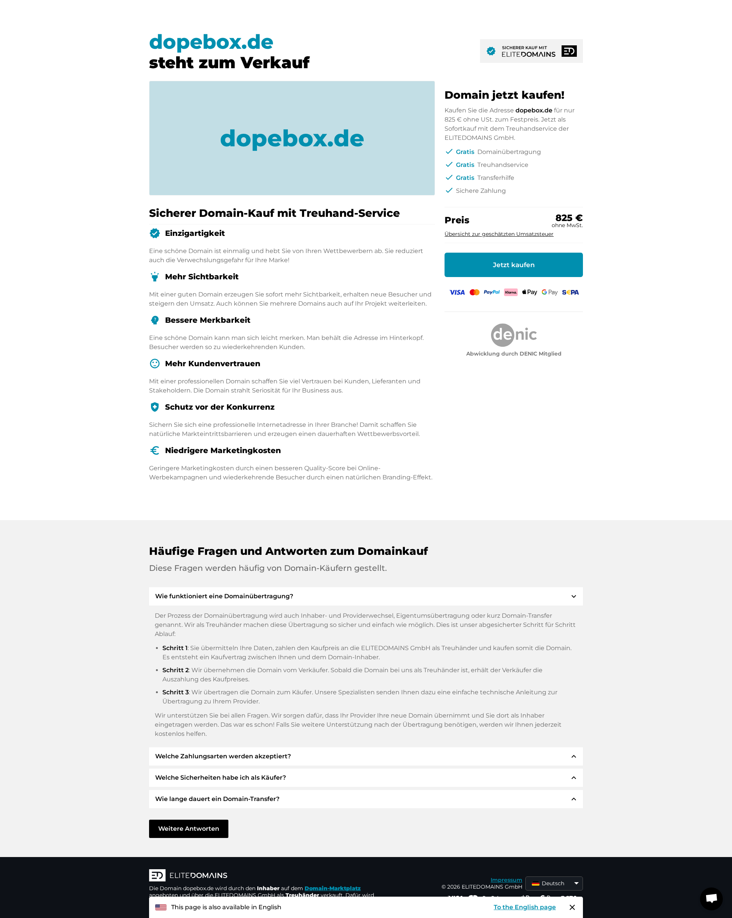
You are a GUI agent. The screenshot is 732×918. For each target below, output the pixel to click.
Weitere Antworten (188, 828)
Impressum (506, 879)
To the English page (525, 907)
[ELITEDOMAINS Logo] (263, 876)
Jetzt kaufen (514, 265)
